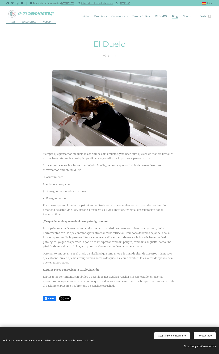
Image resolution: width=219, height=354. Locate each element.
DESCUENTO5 (67, 3)
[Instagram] (17, 3)
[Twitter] (12, 3)
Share (51, 298)
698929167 (125, 3)
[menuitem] (86, 16)
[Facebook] (8, 3)
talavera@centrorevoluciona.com (97, 3)
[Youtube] (22, 3)
